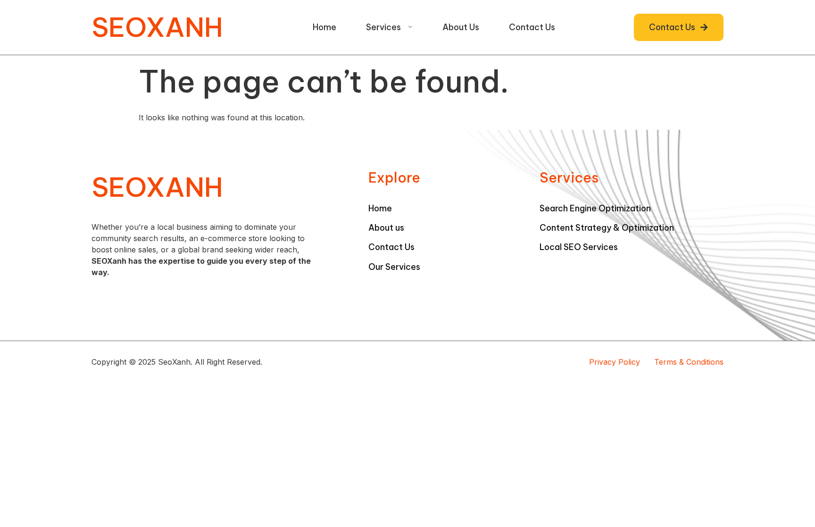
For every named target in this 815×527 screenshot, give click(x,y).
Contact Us (532, 27)
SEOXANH (157, 27)
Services (383, 27)
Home (324, 27)
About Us (460, 27)
